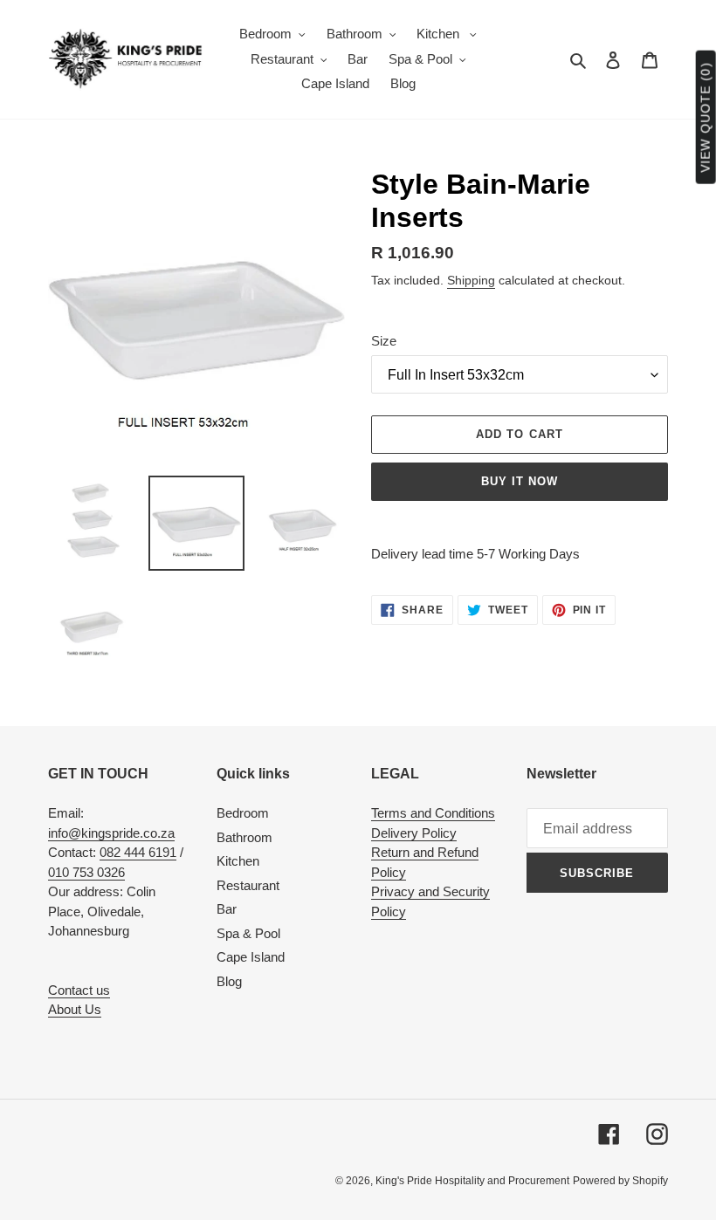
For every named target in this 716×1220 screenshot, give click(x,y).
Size (383, 340)
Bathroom (244, 837)
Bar (227, 908)
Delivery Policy (414, 833)
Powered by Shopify (620, 1181)
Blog (229, 981)
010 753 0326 (86, 872)
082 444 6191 (138, 852)
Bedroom (243, 812)
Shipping (471, 280)
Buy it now (519, 481)
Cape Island (251, 956)
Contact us (79, 990)
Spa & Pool (248, 933)
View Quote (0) (706, 117)
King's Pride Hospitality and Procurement (472, 1181)
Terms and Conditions (433, 812)
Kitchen (238, 860)
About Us (74, 1009)
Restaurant (248, 885)
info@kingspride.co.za (111, 833)
